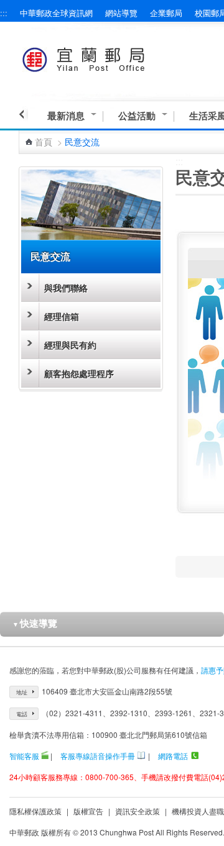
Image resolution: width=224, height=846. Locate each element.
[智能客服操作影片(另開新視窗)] (45, 755)
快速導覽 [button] (34, 623)
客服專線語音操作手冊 (97, 755)
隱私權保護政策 (35, 811)
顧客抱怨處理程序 (79, 373)
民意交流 (50, 256)
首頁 (43, 141)
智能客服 (24, 755)
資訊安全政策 (137, 811)
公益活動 (137, 116)
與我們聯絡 (66, 287)
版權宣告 (88, 811)
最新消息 (66, 116)
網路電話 (173, 755)
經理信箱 (61, 316)
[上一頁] (23, 114)
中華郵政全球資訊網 (56, 13)
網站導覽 (121, 13)
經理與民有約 (70, 345)
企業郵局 (166, 13)
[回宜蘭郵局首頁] (106, 57)
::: (3, 13)
